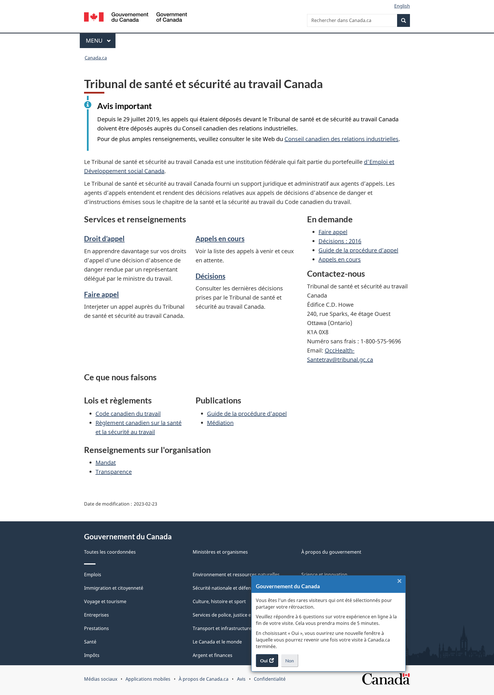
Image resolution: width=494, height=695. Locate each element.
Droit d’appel (104, 238)
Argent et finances (212, 655)
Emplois (92, 574)
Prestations (96, 628)
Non (291, 662)
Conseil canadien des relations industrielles (341, 139)
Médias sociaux (100, 679)
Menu (100, 40)
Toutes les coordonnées (110, 552)
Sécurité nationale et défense (224, 588)
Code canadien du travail (128, 413)
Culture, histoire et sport (219, 601)
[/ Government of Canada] (135, 17)
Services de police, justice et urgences (233, 615)
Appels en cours (220, 238)
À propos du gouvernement (331, 552)
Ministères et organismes (220, 552)
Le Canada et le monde (217, 642)
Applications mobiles (148, 679)
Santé (90, 642)
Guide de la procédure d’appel (358, 250)
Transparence (113, 472)
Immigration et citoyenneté (113, 588)
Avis (241, 679)
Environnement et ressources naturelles (236, 574)
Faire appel (101, 294)
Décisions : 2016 (339, 241)
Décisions (210, 276)
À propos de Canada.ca (203, 679)
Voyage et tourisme (105, 601)
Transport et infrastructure (222, 628)
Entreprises (96, 615)
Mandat (105, 462)
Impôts (91, 655)
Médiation (220, 423)
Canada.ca (96, 58)
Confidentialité (270, 679)
